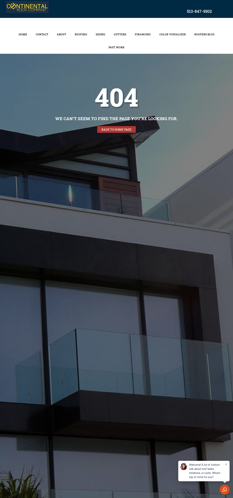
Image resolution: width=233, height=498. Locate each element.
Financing (143, 34)
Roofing (81, 34)
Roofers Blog (204, 34)
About (61, 34)
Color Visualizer (172, 34)
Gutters (120, 34)
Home (23, 34)
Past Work (116, 47)
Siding (100, 34)
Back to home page (116, 129)
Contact (42, 34)
